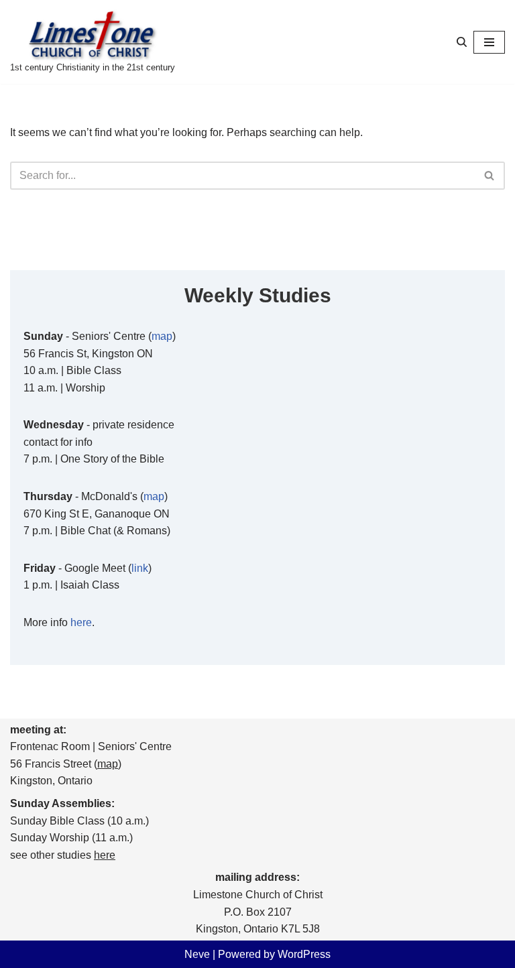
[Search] (462, 42)
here (81, 622)
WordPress (304, 954)
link (139, 568)
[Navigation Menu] (489, 42)
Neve (197, 954)
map (162, 336)
